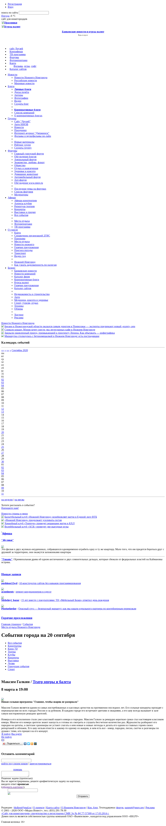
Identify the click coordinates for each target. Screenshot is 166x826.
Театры (12, 651)
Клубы (11, 654)
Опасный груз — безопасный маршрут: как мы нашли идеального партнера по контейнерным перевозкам (77, 608)
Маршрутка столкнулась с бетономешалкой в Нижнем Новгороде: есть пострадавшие (52, 336)
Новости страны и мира (14, 513)
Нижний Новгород (24, 262)
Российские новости (25, 80)
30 (2, 461)
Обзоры (18, 308)
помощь (17, 769)
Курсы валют (21, 282)
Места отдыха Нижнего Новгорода (20, 627)
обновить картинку (13, 787)
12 (2, 408)
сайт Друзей (16, 48)
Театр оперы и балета (52, 682)
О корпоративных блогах (28, 115)
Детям (11, 663)
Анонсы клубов (23, 203)
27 (2, 452)
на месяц (19, 499)
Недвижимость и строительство (32, 294)
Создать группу (23, 147)
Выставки (13, 660)
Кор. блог (93, 807)
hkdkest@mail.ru (22, 807)
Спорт (11, 669)
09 (2, 488)
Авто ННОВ (21, 124)
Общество (19, 165)
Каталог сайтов (18, 69)
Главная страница (11, 624)
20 (2, 432)
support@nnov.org (134, 807)
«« (2, 350)
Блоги (11, 86)
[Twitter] (28, 744)
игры (27, 66)
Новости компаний (25, 273)
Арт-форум (20, 180)
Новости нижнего (24, 244)
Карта (13, 63)
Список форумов (23, 191)
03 (2, 382)
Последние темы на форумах (30, 188)
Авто (17, 297)
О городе (13, 229)
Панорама (19, 238)
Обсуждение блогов (25, 156)
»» (7, 350)
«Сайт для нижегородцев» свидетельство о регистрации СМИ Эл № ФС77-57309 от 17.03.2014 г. (55, 813)
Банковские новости (25, 270)
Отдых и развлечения (26, 168)
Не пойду (6, 737)
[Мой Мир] (35, 744)
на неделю (7, 499)
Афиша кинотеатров (25, 200)
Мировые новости (24, 83)
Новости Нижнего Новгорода (30, 77)
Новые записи (11, 574)
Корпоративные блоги (26, 279)
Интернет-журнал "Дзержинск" (31, 133)
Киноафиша (16, 51)
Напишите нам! (10, 508)
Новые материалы (24, 142)
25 (2, 447)
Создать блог (21, 103)
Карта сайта (52, 807)
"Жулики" (7, 540)
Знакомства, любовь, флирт (29, 162)
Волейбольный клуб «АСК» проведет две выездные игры (37, 526)
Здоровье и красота (25, 171)
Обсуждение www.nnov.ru (28, 183)
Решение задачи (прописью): (17, 778)
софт (33, 66)
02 (2, 379)
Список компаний (24, 112)
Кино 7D (13, 648)
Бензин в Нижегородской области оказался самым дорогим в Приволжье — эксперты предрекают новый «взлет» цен (70, 326)
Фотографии (21, 98)
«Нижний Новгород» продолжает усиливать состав (33, 520)
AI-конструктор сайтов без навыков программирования (50, 583)
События (28, 624)
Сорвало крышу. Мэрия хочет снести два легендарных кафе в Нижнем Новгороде (50, 329)
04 (2, 385)
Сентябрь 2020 (20, 350)
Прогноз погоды (23, 250)
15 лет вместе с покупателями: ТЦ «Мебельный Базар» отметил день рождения (65, 600)
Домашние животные (26, 174)
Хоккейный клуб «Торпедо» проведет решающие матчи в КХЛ (40, 523)
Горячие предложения (26, 247)
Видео (17, 101)
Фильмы (18, 66)
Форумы (14, 57)
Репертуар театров (24, 206)
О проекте (38, 807)
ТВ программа (18, 54)
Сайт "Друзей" (22, 121)
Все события (21, 215)
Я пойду (6, 734)
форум (119, 807)
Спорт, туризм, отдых (26, 303)
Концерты (19, 209)
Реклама (18, 317)
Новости (12, 74)
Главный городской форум (29, 153)
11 (2, 493)
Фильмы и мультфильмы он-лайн (32, 136)
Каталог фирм (22, 276)
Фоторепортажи (18, 60)
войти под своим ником (14, 763)
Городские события (18, 666)
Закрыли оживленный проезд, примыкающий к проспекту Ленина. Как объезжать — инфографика (60, 333)
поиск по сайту (9, 12)
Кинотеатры (14, 645)
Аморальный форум (25, 159)
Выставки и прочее (25, 212)
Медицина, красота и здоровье (31, 300)
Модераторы (21, 194)
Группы (12, 118)
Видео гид (20, 256)
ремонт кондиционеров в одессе (33, 591)
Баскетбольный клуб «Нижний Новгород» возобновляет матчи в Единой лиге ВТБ (51, 516)
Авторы (18, 95)
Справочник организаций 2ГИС (32, 235)
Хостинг (19, 314)
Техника (19, 306)
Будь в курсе (83, 35)
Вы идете (16, 734)
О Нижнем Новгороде (73, 807)
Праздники (20, 130)
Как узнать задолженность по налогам (35, 265)
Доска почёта (21, 92)
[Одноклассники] (32, 744)
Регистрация (15, 4)
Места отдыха (22, 221)
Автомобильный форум (27, 177)
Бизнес (11, 267)
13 (2, 411)
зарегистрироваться (40, 763)
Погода (5, 15)
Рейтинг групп (22, 144)
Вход (10, 7)
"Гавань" (6, 559)
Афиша (12, 197)
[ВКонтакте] (25, 744)
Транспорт (20, 253)
